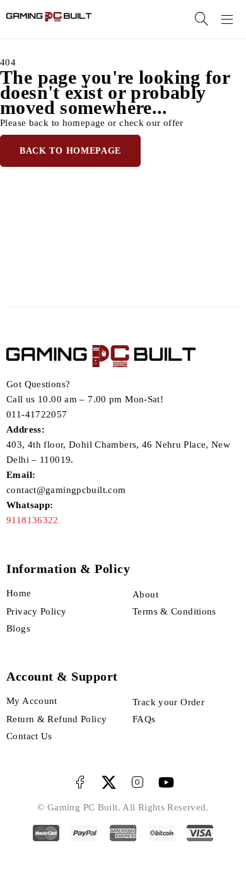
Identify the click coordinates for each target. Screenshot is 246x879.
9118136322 (32, 520)
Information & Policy (68, 569)
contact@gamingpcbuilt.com (66, 490)
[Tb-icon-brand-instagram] (137, 782)
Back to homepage (70, 151)
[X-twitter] (109, 782)
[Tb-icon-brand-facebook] (80, 782)
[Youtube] (166, 782)
